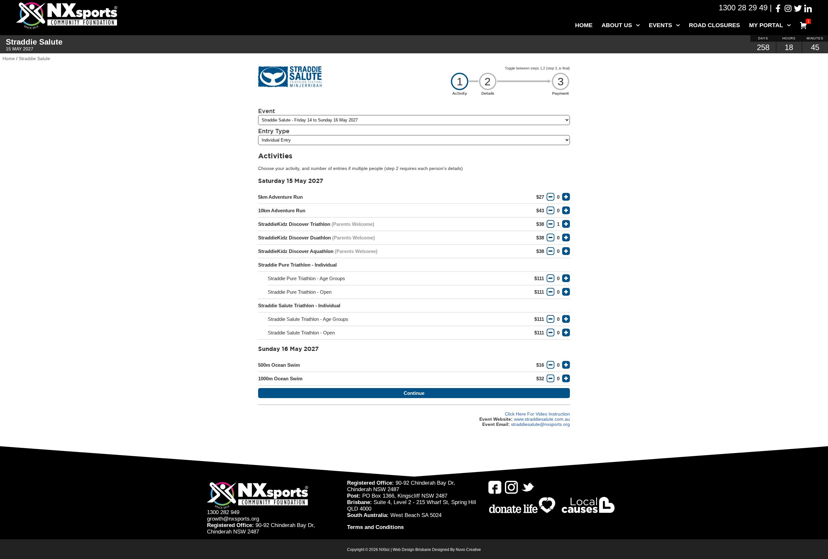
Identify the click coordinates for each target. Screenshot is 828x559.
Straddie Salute (34, 58)
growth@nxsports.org (233, 519)
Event (266, 111)
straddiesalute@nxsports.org (540, 424)
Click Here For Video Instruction (537, 414)
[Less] (550, 197)
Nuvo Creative (468, 549)
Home (584, 25)
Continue (414, 393)
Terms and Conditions (375, 527)
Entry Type (273, 131)
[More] (566, 197)
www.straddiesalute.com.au (542, 419)
